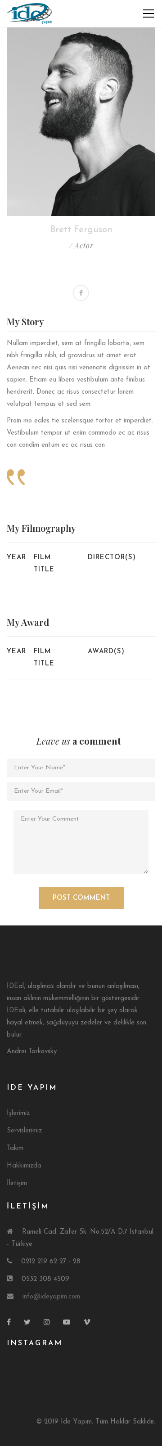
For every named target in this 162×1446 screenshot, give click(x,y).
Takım (15, 1148)
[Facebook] (81, 293)
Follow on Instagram (87, 1372)
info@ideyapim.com (51, 1296)
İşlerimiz (18, 1113)
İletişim (17, 1183)
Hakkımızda (24, 1166)
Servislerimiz (24, 1130)
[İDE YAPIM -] (30, 13)
